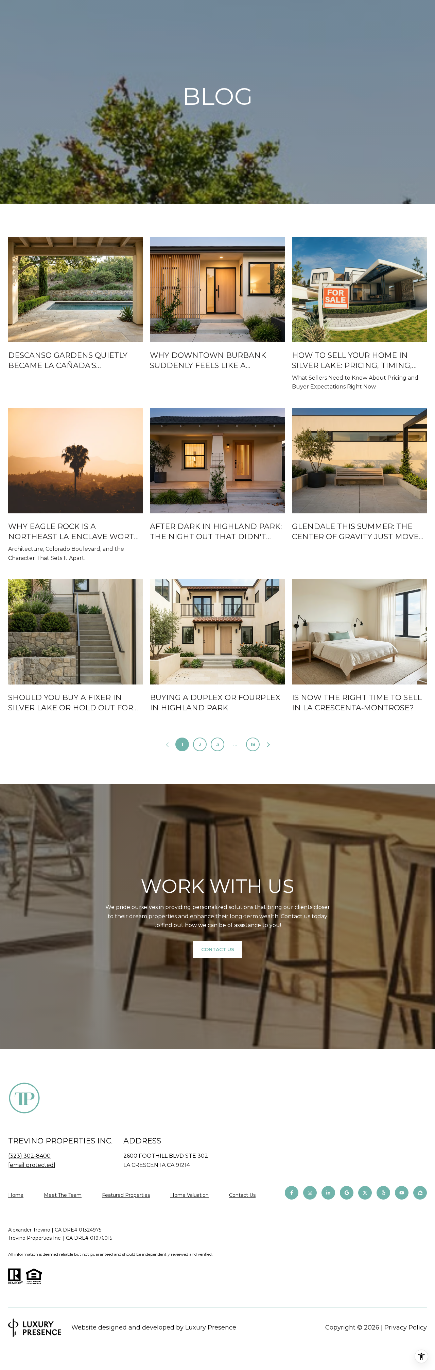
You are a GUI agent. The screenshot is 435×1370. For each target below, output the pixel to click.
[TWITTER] (365, 1193)
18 (253, 744)
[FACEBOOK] (291, 1193)
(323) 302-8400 (29, 1156)
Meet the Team (63, 1195)
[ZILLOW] (420, 1193)
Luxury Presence (210, 1327)
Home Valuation (189, 1195)
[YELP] (383, 1193)
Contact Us (242, 1195)
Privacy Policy (405, 1327)
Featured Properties (126, 1195)
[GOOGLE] (346, 1193)
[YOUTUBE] (401, 1193)
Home (15, 1195)
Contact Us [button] (217, 949)
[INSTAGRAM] (310, 1193)
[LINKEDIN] (328, 1193)
